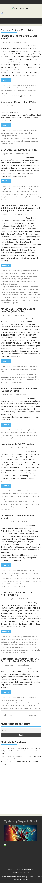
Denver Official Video (13, 141)
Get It (25, 194)
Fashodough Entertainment (26, 289)
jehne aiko (10, 507)
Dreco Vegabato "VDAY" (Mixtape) (18, 444)
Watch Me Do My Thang (33, 708)
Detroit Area (25, 287)
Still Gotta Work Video (31, 300)
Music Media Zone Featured (14, 133)
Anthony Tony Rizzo (9, 703)
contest (9, 96)
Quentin (11, 708)
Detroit (20, 502)
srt (28, 507)
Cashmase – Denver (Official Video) (19, 102)
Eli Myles (18, 581)
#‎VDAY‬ (5, 502)
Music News (9, 91)
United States (5, 586)
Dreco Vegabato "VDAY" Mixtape (19, 504)
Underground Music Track (28, 281)
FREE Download (22, 491)
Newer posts (33, 715)
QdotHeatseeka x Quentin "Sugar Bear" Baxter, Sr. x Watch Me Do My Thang (20, 660)
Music (31, 96)
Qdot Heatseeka (6, 297)
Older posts (8, 715)
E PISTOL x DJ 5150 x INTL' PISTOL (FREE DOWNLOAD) (19, 593)
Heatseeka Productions (28, 703)
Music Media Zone (20, 42)
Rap (33, 189)
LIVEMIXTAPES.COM (23, 650)
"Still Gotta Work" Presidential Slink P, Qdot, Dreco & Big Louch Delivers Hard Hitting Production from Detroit (20, 208)
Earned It (26, 435)
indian (18, 96)
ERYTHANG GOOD (8, 374)
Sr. (15, 708)
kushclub (17, 507)
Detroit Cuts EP (36, 578)
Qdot (38, 295)
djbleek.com (11, 581)
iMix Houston (34, 435)
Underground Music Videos (9, 136)
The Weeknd (31, 438)
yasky (12, 510)
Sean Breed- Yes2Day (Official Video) (19, 150)
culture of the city (15, 287)
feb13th (33, 504)
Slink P (14, 297)
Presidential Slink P (30, 295)
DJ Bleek (3, 581)
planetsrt (23, 507)
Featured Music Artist (9, 85)
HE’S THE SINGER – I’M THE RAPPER (25, 374)
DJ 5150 (12, 647)
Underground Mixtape (24, 279)
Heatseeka (4, 292)
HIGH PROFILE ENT (31, 647)
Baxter (18, 703)
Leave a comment (19, 586)
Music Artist (20, 85)
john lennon (25, 96)
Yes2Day (3, 199)
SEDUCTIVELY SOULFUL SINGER (24, 380)
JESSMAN (3, 377)
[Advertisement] (21, 789)
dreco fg (25, 502)
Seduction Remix (6, 438)
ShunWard (23, 438)
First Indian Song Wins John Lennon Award (19, 37)
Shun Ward (15, 438)
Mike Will (32, 650)
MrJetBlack (10, 380)
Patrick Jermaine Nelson (15, 295)
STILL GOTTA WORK (23, 297)
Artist (4, 96)
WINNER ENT (21, 653)
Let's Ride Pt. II (26, 581)
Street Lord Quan (10, 653)
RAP (16, 197)
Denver (3, 141)
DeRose (22, 578)
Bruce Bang (18, 435)
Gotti (37, 289)
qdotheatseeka (20, 705)
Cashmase (6, 138)
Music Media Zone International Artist (13, 88)
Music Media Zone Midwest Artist (21, 276)
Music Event (20, 697)
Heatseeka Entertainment (26, 292)
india (14, 96)
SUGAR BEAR (21, 708)
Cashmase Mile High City (18, 138)
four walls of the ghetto (15, 194)
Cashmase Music (31, 138)
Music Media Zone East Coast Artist (16, 273)
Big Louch (6, 287)
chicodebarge (12, 502)
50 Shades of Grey (8, 435)
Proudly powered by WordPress (13, 877)
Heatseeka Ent (13, 292)
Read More (6, 80)
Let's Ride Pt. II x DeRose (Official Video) (17, 516)
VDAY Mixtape (5, 510)
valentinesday (34, 507)
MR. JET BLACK (11, 377)
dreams (5, 194)
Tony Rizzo (14, 303)
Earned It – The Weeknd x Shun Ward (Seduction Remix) (19, 389)
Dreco (3, 289)
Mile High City (25, 141)
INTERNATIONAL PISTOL (8, 650)
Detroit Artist (34, 287)
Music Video (27, 133)
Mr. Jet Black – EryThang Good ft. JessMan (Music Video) (18, 310)
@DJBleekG (15, 578)
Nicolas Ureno (22, 584)
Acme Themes (22, 879)
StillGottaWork (5, 303)
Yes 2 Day (37, 197)
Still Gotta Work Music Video (14, 300)
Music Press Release (20, 91)
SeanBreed (29, 197)
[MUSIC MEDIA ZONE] (3, 20)
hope (30, 194)
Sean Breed (21, 197)
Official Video (9, 197)
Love (34, 194)
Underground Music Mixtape (10, 191)
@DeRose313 (7, 578)
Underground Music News (27, 645)
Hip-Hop (19, 130)
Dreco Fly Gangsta (11, 289)
